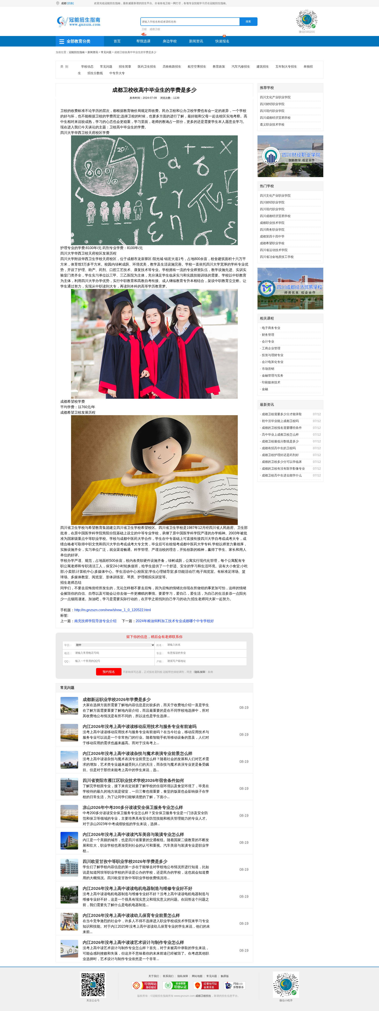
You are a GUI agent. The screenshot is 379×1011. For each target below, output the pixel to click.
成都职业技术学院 (272, 222)
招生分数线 (95, 73)
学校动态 (87, 66)
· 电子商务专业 (270, 328)
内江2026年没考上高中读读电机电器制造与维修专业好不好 (137, 888)
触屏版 (225, 976)
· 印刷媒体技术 (270, 382)
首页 (117, 41)
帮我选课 (143, 41)
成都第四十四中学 (272, 236)
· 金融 (264, 389)
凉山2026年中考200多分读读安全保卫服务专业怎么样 (133, 807)
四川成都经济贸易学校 (275, 117)
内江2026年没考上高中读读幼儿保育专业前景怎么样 (131, 915)
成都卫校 (155, 29)
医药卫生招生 (147, 66)
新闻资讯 (196, 41)
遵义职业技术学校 (272, 124)
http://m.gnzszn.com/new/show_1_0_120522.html (112, 610)
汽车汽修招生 (241, 66)
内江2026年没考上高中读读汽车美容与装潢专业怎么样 (133, 834)
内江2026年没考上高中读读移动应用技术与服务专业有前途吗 (140, 726)
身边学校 (170, 41)
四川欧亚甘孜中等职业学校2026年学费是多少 (125, 861)
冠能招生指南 (77, 52)
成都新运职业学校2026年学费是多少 (117, 699)
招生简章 (125, 66)
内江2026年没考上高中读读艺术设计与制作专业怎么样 (133, 942)
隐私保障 (200, 671)
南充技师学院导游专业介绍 (95, 621)
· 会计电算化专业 (271, 362)
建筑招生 (263, 66)
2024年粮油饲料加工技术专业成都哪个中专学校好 (175, 621)
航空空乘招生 (197, 66)
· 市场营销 (267, 368)
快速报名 (222, 41)
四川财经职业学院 (272, 104)
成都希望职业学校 (272, 243)
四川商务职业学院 (272, 229)
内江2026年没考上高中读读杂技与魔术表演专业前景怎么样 (137, 753)
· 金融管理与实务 (271, 375)
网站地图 (197, 976)
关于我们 (153, 976)
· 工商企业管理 (270, 348)
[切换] (70, 3)
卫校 (144, 29)
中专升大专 (117, 73)
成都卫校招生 (203, 995)
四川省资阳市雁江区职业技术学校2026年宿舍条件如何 (133, 780)
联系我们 (168, 976)
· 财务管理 (267, 334)
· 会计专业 (267, 341)
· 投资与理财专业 (271, 355)
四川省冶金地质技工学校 (277, 257)
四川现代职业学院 (272, 111)
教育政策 (219, 66)
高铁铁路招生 (172, 66)
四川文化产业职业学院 (275, 97)
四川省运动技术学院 (274, 250)
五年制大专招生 (286, 66)
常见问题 (106, 52)
